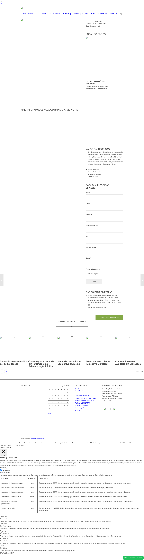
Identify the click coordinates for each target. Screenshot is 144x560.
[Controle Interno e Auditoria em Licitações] (129, 338)
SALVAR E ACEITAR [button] (7, 553)
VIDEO (77, 410)
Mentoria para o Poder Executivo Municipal (98, 362)
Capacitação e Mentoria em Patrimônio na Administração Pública (41, 364)
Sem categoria (79, 408)
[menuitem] (44, 13)
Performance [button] (4, 524)
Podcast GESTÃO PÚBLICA (84, 400)
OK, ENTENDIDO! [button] (18, 445)
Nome (88, 192)
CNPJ (88, 236)
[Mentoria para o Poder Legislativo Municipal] (72, 338)
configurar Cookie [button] (5, 445)
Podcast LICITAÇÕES (82, 405)
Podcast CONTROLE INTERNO (85, 398)
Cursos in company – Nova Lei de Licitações (14, 362)
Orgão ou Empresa (92, 225)
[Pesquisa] (121, 13)
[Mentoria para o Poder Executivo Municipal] (100, 338)
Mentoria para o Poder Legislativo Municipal (69, 362)
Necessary (6, 470)
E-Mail (88, 203)
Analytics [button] (3, 531)
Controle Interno (80, 391)
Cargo (88, 258)
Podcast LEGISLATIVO (82, 403)
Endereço (89, 214)
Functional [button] (3, 516)
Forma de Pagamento (93, 269)
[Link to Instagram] (121, 438)
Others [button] (2, 546)
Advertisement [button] (4, 538)
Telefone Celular (91, 247)
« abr (49, 413)
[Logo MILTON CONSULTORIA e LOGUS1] (27, 13)
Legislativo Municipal (82, 396)
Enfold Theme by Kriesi (37, 438)
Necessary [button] (3, 467)
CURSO (77, 393)
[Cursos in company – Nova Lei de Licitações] (14, 338)
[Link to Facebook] (118, 438)
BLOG (77, 388)
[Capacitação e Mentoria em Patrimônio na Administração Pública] (43, 338)
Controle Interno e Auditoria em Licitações (128, 362)
